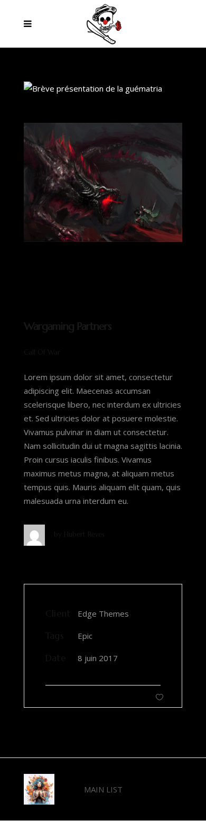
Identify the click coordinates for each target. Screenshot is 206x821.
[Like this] (159, 697)
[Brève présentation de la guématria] (103, 88)
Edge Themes (103, 613)
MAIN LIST (103, 789)
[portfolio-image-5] (103, 182)
